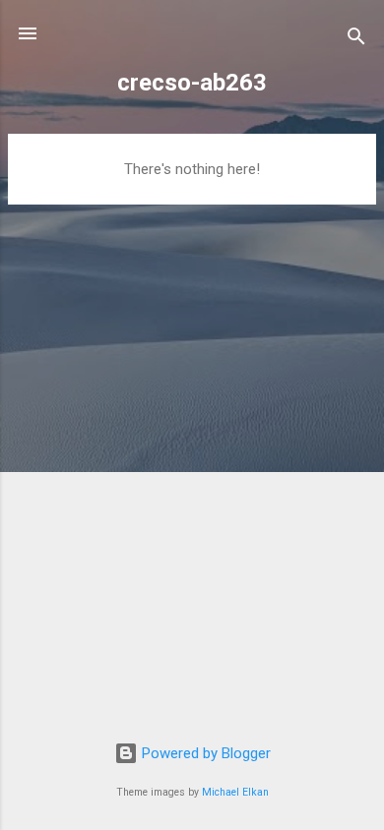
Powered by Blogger (204, 753)
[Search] (356, 40)
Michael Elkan (235, 792)
